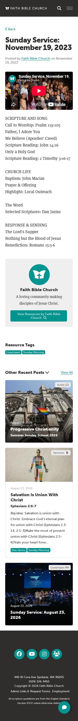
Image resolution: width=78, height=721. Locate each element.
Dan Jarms (18, 550)
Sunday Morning (33, 352)
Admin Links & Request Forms (30, 691)
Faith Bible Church (35, 58)
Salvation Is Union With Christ (34, 497)
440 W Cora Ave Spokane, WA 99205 (39, 677)
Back (11, 29)
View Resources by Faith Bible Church (38, 316)
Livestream (13, 352)
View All (67, 372)
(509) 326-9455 (39, 681)
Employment (60, 691)
